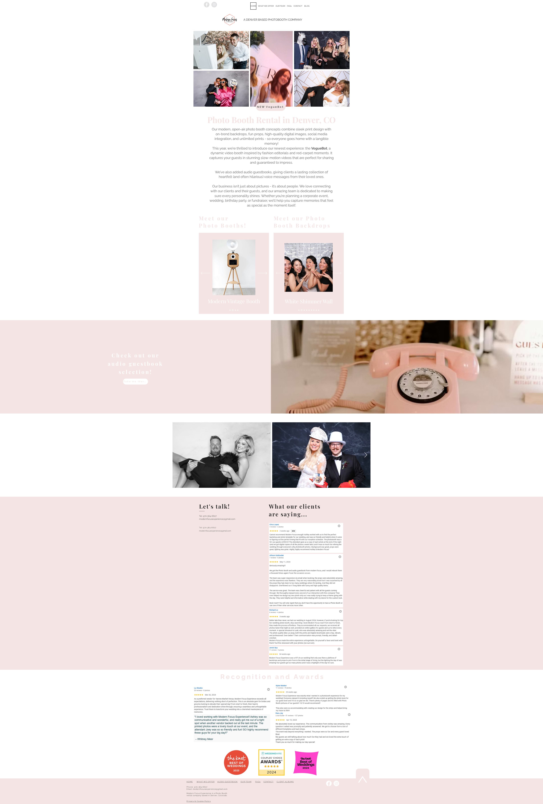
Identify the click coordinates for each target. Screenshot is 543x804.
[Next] (262, 273)
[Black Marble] (313, 310)
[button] (266, 6)
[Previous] (205, 273)
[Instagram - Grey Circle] (214, 4)
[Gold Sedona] (311, 310)
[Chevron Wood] (318, 310)
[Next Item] (365, 455)
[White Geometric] (303, 310)
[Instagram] (336, 783)
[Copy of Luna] (237, 310)
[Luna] (234, 310)
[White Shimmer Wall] (301, 310)
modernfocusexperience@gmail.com (217, 519)
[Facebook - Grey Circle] (206, 4)
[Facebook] (329, 783)
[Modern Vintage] (232, 310)
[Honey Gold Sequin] (316, 310)
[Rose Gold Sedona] (298, 310)
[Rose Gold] (306, 310)
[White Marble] (309, 310)
